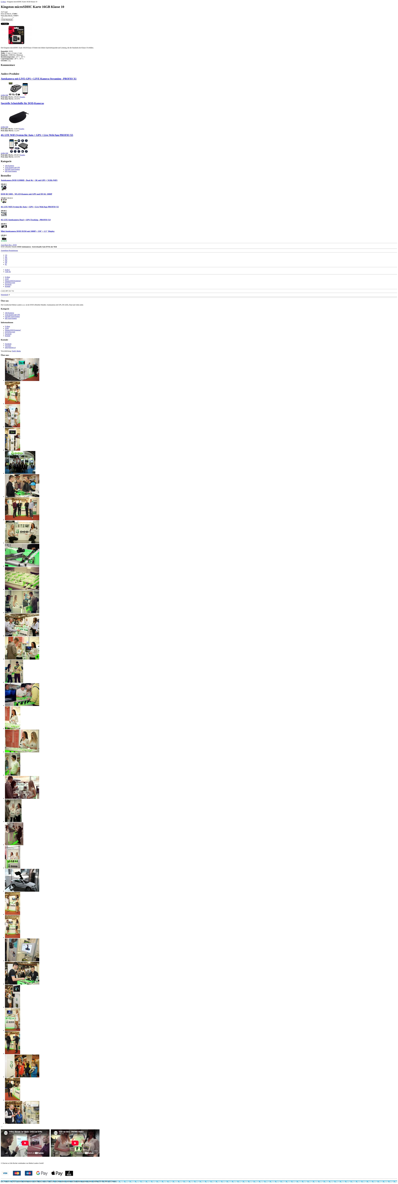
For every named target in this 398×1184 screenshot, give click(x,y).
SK (6, 257)
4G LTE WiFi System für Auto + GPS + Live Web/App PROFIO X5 (37, 135)
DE (6, 261)
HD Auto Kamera (11, 171)
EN (6, 259)
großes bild (4, 95)
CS (6, 255)
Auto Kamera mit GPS (12, 167)
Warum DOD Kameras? (13, 330)
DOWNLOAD (10, 332)
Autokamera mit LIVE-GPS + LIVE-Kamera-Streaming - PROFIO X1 (38, 78)
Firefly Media (16, 351)
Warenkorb (4, 295)
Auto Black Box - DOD (9, 245)
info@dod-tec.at (10, 347)
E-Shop (3, 2)
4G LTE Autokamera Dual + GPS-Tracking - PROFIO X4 (26, 220)
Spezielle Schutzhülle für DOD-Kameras (22, 103)
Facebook (8, 344)
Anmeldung (5, 250)
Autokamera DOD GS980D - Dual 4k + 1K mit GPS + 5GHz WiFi (29, 180)
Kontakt (7, 336)
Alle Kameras (9, 166)
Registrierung (13, 250)
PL (6, 264)
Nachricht (8, 334)
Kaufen (22, 97)
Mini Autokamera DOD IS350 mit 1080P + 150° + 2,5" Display (28, 231)
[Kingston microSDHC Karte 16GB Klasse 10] (16, 44)
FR (6, 262)
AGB (7, 328)
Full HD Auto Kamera (12, 169)
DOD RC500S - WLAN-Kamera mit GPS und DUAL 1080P (26, 194)
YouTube (8, 346)
